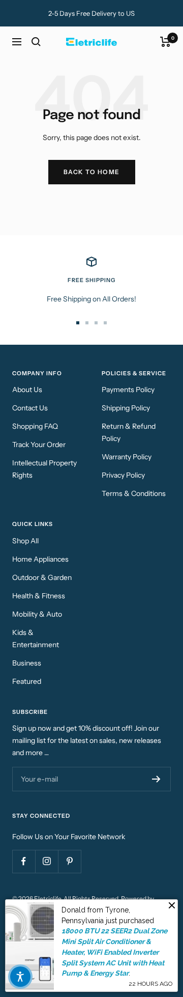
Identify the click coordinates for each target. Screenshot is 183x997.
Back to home (92, 172)
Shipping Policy (126, 407)
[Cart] (165, 42)
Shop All (25, 540)
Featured (26, 681)
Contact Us (30, 407)
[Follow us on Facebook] (23, 861)
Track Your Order (39, 444)
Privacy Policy (123, 475)
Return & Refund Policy (129, 432)
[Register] (156, 779)
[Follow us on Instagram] (46, 861)
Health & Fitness (38, 595)
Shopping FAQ (35, 426)
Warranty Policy (126, 456)
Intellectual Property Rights (44, 469)
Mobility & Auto (37, 614)
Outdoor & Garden (42, 577)
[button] (20, 976)
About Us (27, 389)
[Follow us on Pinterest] (69, 861)
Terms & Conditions (134, 493)
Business (26, 663)
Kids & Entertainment (35, 638)
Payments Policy (128, 389)
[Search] (36, 41)
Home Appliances (40, 559)
